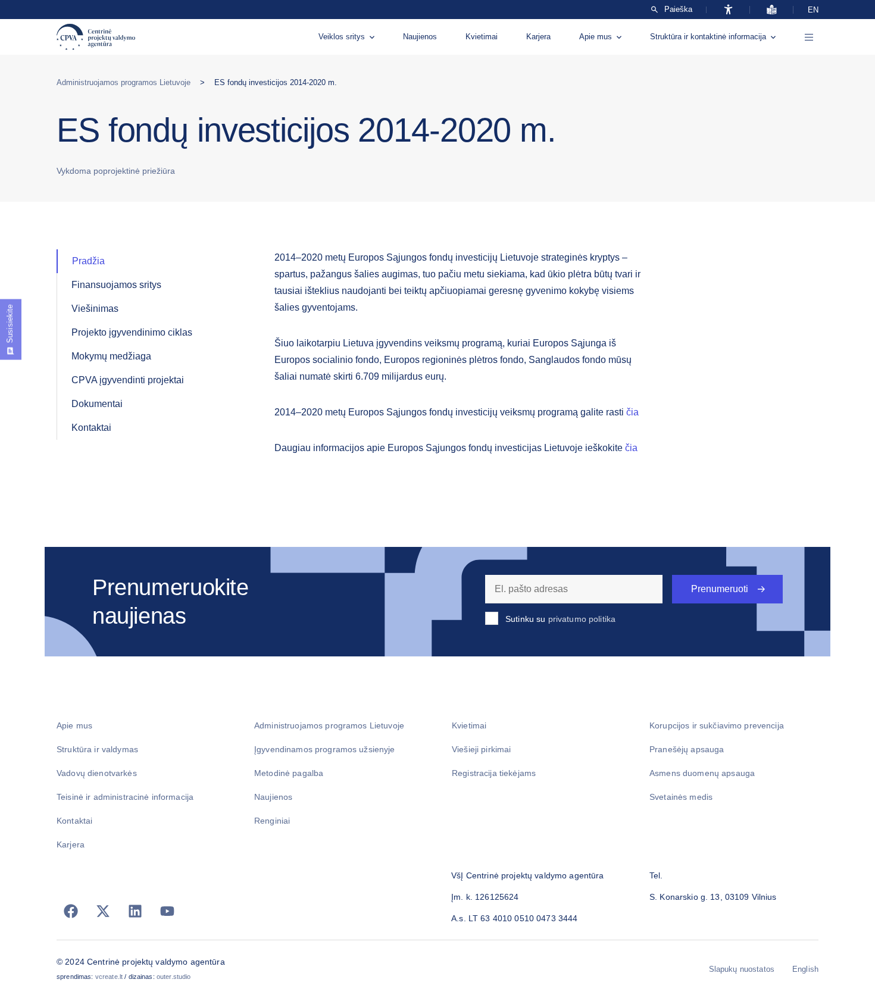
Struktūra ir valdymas (97, 749)
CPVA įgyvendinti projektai (127, 380)
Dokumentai (97, 404)
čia (632, 412)
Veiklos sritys (341, 36)
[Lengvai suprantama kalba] (771, 9)
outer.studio (174, 976)
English (805, 969)
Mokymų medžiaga (111, 356)
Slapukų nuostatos (741, 969)
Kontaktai (91, 428)
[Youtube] (167, 911)
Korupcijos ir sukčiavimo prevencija (716, 725)
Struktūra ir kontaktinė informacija (708, 36)
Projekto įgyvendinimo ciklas (131, 332)
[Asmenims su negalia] (728, 9)
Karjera (538, 36)
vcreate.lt (109, 976)
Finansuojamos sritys (116, 285)
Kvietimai (481, 36)
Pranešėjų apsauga (686, 749)
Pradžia (88, 261)
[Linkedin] (135, 911)
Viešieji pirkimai (481, 749)
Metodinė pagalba (288, 773)
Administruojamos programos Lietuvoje (123, 82)
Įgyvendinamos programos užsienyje (324, 749)
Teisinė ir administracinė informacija (125, 797)
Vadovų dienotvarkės (97, 773)
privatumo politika (582, 619)
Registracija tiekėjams (494, 773)
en (813, 9)
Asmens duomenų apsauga (702, 773)
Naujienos (420, 36)
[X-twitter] (103, 911)
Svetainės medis (680, 797)
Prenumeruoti (719, 589)
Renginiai (272, 820)
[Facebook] (71, 911)
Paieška (678, 9)
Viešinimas (94, 309)
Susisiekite (9, 323)
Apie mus (595, 36)
